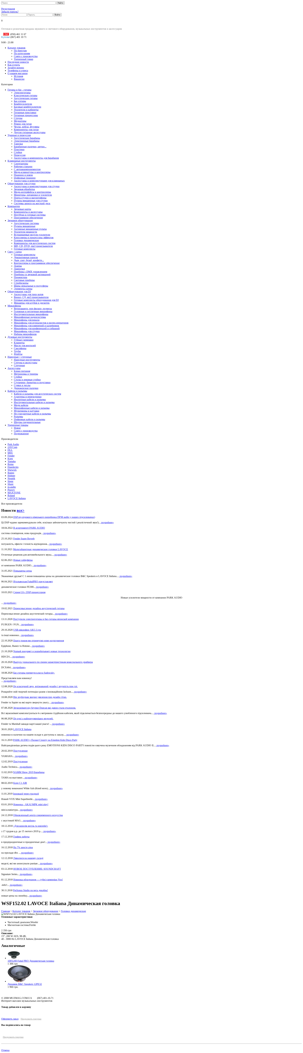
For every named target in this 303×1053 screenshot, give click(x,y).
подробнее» (107, 522)
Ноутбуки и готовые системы (30, 214)
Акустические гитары (26, 98)
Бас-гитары (20, 101)
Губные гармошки (23, 339)
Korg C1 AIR (20, 783)
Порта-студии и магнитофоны (30, 197)
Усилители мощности (25, 231)
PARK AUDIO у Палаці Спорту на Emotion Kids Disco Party (45, 740)
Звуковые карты (22, 209)
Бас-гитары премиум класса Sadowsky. (34, 672)
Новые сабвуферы (23, 560)
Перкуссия (19, 155)
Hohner (11, 475)
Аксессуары (14, 368)
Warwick (12, 470)
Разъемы (18, 416)
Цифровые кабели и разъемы (29, 419)
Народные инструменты (27, 359)
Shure (10, 484)
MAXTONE (14, 492)
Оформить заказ (9, 1018)
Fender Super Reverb (24, 538)
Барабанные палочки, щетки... (30, 146)
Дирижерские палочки (26, 388)
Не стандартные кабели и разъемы (32, 413)
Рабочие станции (23, 166)
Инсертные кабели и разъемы (30, 399)
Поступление (20, 750)
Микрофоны (14, 305)
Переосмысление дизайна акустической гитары (39, 608)
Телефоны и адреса (18, 70)
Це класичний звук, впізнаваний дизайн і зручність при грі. (45, 686)
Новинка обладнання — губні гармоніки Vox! (38, 879)
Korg (10, 458)
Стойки (18, 152)
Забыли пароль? (9, 11)
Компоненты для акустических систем (34, 243)
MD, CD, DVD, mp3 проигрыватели (33, 246)
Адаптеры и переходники (28, 396)
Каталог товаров (16, 47)
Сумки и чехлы (22, 385)
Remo (11, 464)
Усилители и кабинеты (26, 109)
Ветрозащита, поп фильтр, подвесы (33, 308)
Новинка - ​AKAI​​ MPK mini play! (30, 804)
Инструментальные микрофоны (31, 314)
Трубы (17, 351)
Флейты (18, 354)
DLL (10, 450)
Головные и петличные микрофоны (33, 311)
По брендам (20, 50)
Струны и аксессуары (25, 362)
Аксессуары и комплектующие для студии (36, 186)
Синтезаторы (21, 163)
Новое (17, 428)
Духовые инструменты (20, 337)
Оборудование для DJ (19, 291)
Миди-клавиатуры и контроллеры (32, 172)
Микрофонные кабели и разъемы (32, 408)
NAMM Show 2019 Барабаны (29, 772)
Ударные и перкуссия (19, 135)
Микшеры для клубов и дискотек (32, 303)
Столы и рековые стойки (27, 379)
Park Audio (13, 444)
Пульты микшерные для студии (31, 200)
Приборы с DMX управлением (30, 271)
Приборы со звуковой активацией (32, 274)
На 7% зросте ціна (23, 847)
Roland (11, 495)
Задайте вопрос (16, 67)
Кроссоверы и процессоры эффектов (33, 237)
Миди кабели (21, 405)
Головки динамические (26, 240)
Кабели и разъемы (17, 391)
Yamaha (12, 461)
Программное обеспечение (28, 217)
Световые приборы (24, 280)
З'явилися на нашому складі (28, 858)
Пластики (19, 149)
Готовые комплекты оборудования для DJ (36, 300)
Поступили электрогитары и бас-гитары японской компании (46, 619)
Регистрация (8, 8)
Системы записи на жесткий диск (32, 203)
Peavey (11, 489)
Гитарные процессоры (26, 115)
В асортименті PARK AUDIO (29, 527)
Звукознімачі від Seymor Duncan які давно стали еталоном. (44, 707)
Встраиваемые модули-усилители (32, 234)
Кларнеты (19, 342)
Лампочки (19, 268)
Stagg (10, 481)
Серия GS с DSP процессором (29, 592)
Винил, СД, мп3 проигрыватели (31, 297)
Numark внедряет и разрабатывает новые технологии (42, 651)
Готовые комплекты (24, 249)
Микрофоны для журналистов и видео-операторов (41, 322)
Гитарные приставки (25, 112)
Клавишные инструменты (22, 160)
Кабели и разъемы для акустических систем (37, 393)
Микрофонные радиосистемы (30, 317)
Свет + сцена (15, 251)
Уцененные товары (18, 425)
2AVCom (12, 447)
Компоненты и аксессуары (28, 212)
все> (20, 510)
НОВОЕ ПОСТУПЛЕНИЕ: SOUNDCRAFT (37, 869)
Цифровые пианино (25, 177)
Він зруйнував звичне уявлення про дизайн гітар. (40, 697)
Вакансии (19, 79)
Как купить (14, 64)
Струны (18, 118)
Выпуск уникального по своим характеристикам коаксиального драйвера (53, 662)
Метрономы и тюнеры (26, 374)
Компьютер (14, 206)
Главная (5, 911)
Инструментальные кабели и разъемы (34, 402)
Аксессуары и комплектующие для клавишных (39, 180)
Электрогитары (22, 92)
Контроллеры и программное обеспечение (37, 263)
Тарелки (18, 143)
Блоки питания (22, 371)
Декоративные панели (26, 257)
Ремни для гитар (23, 124)
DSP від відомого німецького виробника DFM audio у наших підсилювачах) (54, 517)
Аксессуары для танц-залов (28, 294)
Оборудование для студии (22, 183)
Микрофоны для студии (27, 331)
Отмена (5, 1050)
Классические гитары (25, 95)
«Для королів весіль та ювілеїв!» (30, 826)
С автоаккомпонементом (27, 169)
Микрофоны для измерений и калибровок (36, 325)
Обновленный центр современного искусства (38, 815)
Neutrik (11, 478)
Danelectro (13, 467)
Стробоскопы (21, 283)
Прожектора (20, 277)
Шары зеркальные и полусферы (31, 285)
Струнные (19, 365)
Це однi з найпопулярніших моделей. (33, 718)
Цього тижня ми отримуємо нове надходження (38, 640)
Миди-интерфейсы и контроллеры (32, 192)
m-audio (12, 487)
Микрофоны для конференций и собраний (37, 328)
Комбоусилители (23, 104)
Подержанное (21, 433)
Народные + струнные (20, 357)
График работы (21, 836)
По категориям (22, 53)
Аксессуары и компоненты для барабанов (36, 158)
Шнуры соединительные (27, 422)
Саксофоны (20, 348)
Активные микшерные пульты (30, 229)
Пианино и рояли (23, 175)
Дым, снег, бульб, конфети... (29, 260)
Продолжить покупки (31, 1019)
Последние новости (18, 62)
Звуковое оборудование (20, 220)
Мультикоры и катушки (26, 411)
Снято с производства (26, 56)
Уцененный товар (23, 59)
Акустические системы (26, 223)
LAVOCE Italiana (17, 498)
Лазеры (18, 266)
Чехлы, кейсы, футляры (26, 126)
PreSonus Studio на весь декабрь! (30, 890)
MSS (10, 453)
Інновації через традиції (26, 793)
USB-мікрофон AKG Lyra (27, 629)
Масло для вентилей (25, 345)
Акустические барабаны (27, 138)
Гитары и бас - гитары (19, 89)
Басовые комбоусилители (27, 106)
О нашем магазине (18, 73)
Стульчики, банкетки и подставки (32, 382)
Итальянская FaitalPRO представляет (33, 581)
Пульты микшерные (24, 226)
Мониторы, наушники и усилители (33, 195)
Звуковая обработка (24, 189)
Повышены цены (22, 570)
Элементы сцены (23, 288)
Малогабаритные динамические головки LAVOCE (40, 549)
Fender (11, 455)
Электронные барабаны (26, 141)
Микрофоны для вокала (26, 320)
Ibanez (11, 472)
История (18, 76)
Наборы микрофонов (25, 334)
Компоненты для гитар (26, 129)
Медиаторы (20, 121)
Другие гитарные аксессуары (29, 132)
